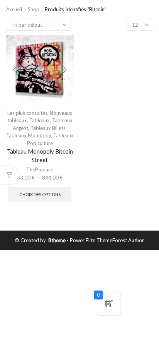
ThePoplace (39, 169)
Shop (33, 9)
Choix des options (40, 194)
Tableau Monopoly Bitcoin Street (40, 155)
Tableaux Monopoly (28, 135)
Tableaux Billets (48, 128)
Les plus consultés (27, 113)
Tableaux (39, 120)
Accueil (14, 9)
